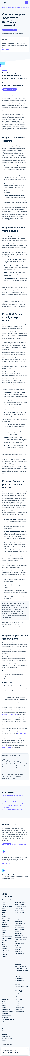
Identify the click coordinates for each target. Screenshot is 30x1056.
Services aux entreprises (21, 957)
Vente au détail (18, 961)
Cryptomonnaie (6, 918)
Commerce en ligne (20, 910)
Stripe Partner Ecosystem (21, 970)
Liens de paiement (7, 938)
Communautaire (6, 1009)
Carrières (18, 1005)
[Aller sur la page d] (4, 894)
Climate (4, 914)
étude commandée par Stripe (10, 714)
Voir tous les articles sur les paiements (12, 795)
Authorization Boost (7, 906)
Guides (4, 1001)
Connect (4, 916)
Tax (3, 952)
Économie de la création (21, 937)
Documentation (19, 978)
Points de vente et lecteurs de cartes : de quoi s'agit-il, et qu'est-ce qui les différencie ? (15, 805)
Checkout (4, 912)
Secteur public (18, 959)
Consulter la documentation (9, 881)
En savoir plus (6, 49)
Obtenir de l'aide (6, 1036)
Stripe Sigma (5, 950)
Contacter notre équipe (18, 844)
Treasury (4, 956)
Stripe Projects (18, 994)
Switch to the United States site (10, 1052)
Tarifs (3, 902)
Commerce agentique (20, 906)
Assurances (18, 947)
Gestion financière (19, 929)
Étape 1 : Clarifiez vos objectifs (10, 73)
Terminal (4, 954)
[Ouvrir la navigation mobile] (26, 2)
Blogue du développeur (21, 996)
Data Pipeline (5, 920)
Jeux (16, 941)
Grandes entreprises (20, 902)
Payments (4, 940)
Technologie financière (20, 939)
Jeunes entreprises (20, 904)
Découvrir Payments (7, 863)
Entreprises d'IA (19, 935)
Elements (4, 922)
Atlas (3, 904)
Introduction (5, 70)
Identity (4, 928)
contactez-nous (6, 747)
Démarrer (6, 844)
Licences (4, 1023)
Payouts (4, 942)
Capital (4, 910)
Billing (3, 908)
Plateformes (18, 931)
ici (25, 745)
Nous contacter (20, 1011)
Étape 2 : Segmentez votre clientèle (12, 75)
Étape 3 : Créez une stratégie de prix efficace (14, 78)
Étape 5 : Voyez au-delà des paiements (12, 85)
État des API (18, 984)
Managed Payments (7, 936)
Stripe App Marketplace (21, 968)
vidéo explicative (21, 733)
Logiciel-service (19, 933)
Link (3, 934)
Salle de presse (20, 1007)
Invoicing (4, 930)
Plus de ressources (7, 1030)
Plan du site (5, 1025)
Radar (3, 944)
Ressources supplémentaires (11, 7)
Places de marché (19, 927)
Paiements (25, 7)
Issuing (4, 932)
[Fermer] (27, 1049)
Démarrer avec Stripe (9, 29)
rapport (17, 627)
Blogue (4, 1007)
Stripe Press (19, 1009)
